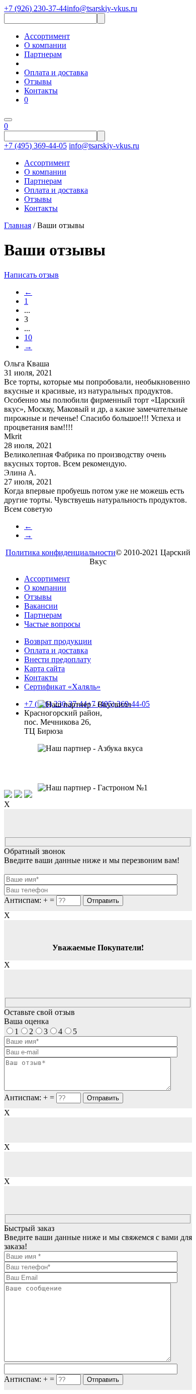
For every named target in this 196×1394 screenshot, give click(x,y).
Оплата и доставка (56, 72)
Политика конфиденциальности (61, 552)
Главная (17, 225)
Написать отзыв (31, 275)
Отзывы (38, 81)
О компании (45, 45)
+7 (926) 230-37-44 (35, 8)
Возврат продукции (58, 641)
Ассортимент (47, 36)
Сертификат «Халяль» (62, 686)
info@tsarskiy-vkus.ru (102, 8)
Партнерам (43, 54)
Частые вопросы (52, 624)
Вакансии (41, 606)
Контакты (41, 90)
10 (28, 337)
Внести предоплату (57, 659)
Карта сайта (44, 668)
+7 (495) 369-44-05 (35, 145)
